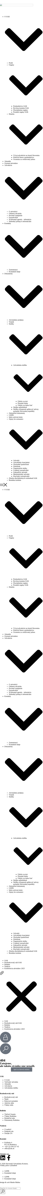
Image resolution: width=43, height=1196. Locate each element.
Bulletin (7, 964)
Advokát (16, 460)
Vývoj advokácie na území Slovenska (26, 155)
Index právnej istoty (16, 417)
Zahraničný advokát (20, 472)
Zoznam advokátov (11, 163)
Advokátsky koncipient (21, 462)
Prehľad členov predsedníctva (23, 157)
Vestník (11, 322)
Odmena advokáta (15, 213)
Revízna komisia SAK (21, 108)
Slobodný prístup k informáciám (20, 221)
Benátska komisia (15, 480)
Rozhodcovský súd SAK (13, 962)
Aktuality (7, 161)
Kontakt (3, 1139)
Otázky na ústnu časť (25, 405)
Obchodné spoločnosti (21, 464)
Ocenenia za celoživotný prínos (24, 159)
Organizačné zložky (20, 468)
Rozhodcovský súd (7, 1093)
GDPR (11, 415)
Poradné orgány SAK (20, 112)
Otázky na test (23, 401)
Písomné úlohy (23, 403)
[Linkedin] (3, 1157)
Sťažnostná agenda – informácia (20, 219)
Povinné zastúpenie (15, 215)
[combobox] (10, 1188)
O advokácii (13, 211)
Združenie (16, 466)
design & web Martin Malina (10, 1182)
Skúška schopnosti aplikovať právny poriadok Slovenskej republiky (26, 410)
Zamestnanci (13, 270)
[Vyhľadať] (2, 1192)
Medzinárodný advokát (21, 474)
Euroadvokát (13, 217)
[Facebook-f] (8, 1157)
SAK (6, 960)
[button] (21, 485)
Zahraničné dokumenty (17, 413)
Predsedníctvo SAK (20, 106)
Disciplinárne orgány (20, 110)
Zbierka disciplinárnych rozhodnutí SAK (23, 478)
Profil (11, 63)
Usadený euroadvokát (20, 470)
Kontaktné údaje (14, 272)
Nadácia (7, 966)
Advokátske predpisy (16, 320)
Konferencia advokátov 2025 (14, 968)
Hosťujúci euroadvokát (21, 476)
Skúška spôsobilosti (20, 407)
